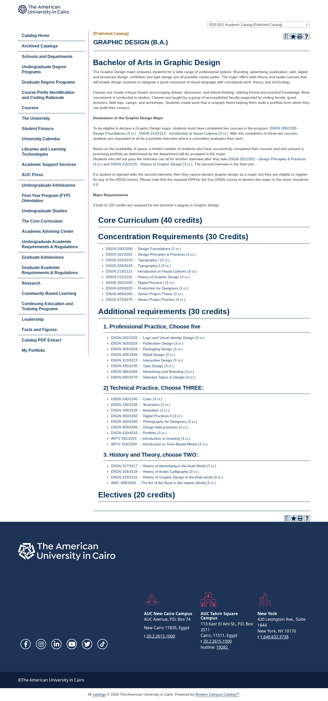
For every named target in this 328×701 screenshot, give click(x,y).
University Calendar (41, 139)
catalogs (99, 694)
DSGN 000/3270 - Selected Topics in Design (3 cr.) (153, 377)
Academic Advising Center (48, 231)
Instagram (41, 644)
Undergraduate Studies (44, 211)
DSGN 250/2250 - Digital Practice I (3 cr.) (140, 283)
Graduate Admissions (43, 257)
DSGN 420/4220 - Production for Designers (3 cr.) (147, 288)
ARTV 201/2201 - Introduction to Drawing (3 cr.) (150, 438)
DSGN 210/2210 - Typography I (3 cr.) (138, 260)
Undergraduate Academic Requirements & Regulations (50, 244)
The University (36, 118)
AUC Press (32, 175)
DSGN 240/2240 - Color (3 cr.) (136, 399)
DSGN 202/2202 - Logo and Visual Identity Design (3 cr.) (158, 338)
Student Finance (38, 128)
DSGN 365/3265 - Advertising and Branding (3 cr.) (152, 371)
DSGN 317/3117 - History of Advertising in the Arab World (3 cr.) (163, 466)
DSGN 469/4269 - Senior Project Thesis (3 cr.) (144, 294)
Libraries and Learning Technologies (44, 151)
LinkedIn (56, 644)
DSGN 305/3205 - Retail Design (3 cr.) (143, 355)
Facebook (25, 644)
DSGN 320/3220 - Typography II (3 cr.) (138, 266)
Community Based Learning (49, 293)
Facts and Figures (39, 329)
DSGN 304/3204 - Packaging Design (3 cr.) (147, 349)
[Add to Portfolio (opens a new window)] (293, 36)
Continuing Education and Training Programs (47, 306)
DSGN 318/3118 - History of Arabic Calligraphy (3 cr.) (155, 471)
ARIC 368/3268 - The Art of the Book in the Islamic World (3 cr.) (163, 483)
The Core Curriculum (42, 221)
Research (31, 283)
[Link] (102, 644)
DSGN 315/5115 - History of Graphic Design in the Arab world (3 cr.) (167, 477)
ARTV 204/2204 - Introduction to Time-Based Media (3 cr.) (159, 444)
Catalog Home (35, 35)
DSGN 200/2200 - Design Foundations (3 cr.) (143, 249)
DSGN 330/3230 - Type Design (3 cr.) (142, 366)
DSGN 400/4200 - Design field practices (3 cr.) (149, 427)
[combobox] (258, 25)
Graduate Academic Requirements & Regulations (50, 270)
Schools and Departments (47, 56)
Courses (30, 108)
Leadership (33, 319)
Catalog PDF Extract (41, 340)
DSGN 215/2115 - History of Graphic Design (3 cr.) (151, 164)
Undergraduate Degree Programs (44, 69)
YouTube (72, 644)
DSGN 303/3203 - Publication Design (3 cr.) (147, 343)
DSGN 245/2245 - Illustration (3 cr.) (140, 405)
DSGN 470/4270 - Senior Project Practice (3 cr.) (145, 299)
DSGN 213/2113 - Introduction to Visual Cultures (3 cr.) (183, 133)
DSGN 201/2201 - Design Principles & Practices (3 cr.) (151, 254)
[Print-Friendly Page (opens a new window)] (300, 36)
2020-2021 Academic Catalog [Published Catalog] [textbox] (245, 25)
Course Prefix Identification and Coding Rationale (48, 95)
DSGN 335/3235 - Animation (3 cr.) (140, 410)
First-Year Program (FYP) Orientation (46, 198)
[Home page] (43, 9)
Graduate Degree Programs (48, 82)
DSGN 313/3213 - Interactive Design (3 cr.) (147, 360)
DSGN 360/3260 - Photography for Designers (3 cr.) (154, 421)
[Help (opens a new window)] (306, 36)
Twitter (87, 644)
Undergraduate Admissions (48, 185)
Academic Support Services (49, 164)
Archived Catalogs (40, 46)
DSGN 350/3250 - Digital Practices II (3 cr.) (146, 416)
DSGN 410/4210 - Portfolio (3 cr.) (139, 433)
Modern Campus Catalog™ (217, 694)
